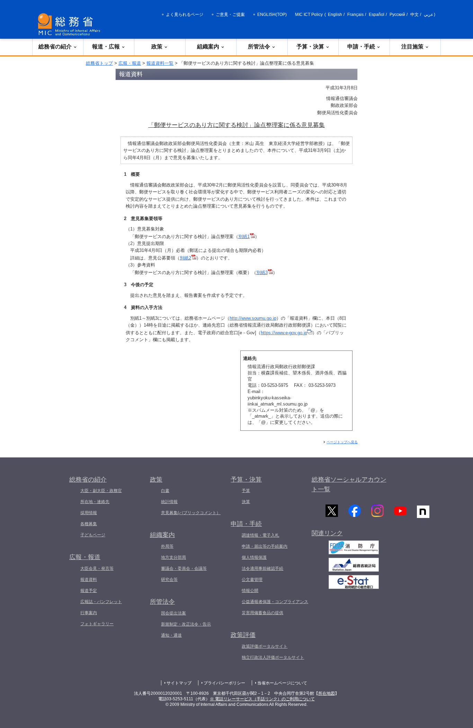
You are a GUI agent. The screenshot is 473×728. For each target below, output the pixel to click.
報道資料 (88, 579)
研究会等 (169, 579)
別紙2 (185, 258)
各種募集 (88, 523)
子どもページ (92, 535)
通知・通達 (171, 635)
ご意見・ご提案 (230, 14)
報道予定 (88, 590)
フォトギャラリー (97, 623)
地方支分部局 (173, 557)
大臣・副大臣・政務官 (101, 490)
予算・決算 (310, 46)
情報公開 (250, 590)
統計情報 (169, 501)
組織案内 (208, 46)
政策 (156, 46)
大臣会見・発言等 (97, 568)
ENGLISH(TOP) (272, 14)
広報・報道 (129, 63)
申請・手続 (361, 46)
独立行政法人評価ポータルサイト (273, 657)
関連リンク (327, 533)
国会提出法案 (173, 613)
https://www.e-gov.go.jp (284, 332)
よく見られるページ (184, 14)
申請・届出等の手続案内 (264, 546)
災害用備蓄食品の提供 (262, 612)
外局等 (167, 546)
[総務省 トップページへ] (70, 24)
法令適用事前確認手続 (262, 568)
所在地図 (326, 693)
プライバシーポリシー (224, 683)
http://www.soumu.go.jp (253, 318)
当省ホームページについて (282, 683)
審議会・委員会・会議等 (184, 568)
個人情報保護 (254, 557)
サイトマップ (179, 683)
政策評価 (243, 634)
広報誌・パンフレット (101, 601)
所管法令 (259, 46)
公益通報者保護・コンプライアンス (275, 601)
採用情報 (88, 512)
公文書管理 (252, 579)
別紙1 (244, 236)
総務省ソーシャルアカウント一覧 (349, 484)
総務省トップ (99, 63)
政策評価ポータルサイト (264, 646)
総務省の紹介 (55, 46)
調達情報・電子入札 (260, 535)
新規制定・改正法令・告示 (186, 624)
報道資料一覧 (159, 63)
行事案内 (88, 612)
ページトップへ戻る (342, 442)
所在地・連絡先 (94, 501)
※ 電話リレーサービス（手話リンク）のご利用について (262, 699)
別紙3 (262, 272)
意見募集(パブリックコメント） (191, 512)
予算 (246, 490)
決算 (246, 501)
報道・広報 (106, 46)
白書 (165, 490)
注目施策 (412, 46)
